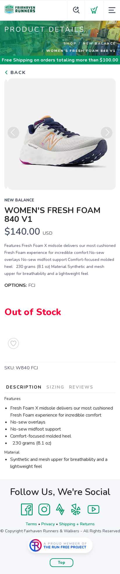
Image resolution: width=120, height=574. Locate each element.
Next (106, 132)
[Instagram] (44, 509)
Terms (31, 524)
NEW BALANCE (99, 43)
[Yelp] (76, 509)
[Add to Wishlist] (13, 343)
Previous (13, 132)
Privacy (48, 524)
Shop (69, 43)
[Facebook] (27, 509)
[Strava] (60, 509)
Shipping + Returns (77, 524)
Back (17, 72)
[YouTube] (93, 509)
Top (61, 562)
